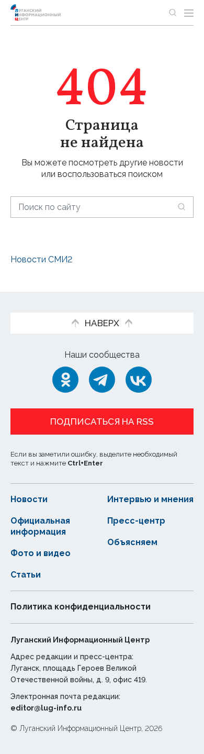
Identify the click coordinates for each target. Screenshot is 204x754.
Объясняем (132, 542)
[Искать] (181, 207)
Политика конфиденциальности (80, 607)
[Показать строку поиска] (172, 12)
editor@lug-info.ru (46, 708)
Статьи (25, 575)
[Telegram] (102, 380)
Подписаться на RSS (102, 421)
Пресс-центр (136, 521)
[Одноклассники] (65, 380)
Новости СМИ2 (41, 259)
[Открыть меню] (189, 12)
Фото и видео (40, 553)
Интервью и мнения (150, 499)
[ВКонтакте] (139, 380)
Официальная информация (40, 526)
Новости (29, 499)
